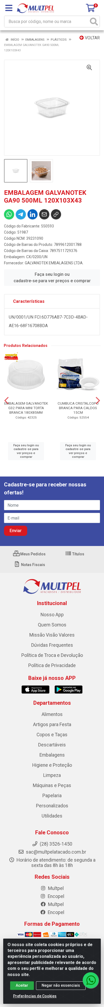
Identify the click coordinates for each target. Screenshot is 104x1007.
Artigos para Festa (52, 724)
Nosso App (52, 614)
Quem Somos (52, 625)
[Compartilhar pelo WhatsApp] (9, 214)
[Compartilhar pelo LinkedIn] (32, 214)
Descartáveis (52, 744)
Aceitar (22, 985)
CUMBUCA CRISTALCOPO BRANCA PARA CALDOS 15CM (78, 408)
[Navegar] (6, 400)
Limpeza (52, 775)
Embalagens (52, 755)
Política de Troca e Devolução (52, 655)
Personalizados (52, 805)
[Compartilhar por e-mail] (44, 214)
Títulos (77, 554)
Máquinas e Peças (52, 785)
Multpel (55, 888)
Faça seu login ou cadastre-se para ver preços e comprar (52, 277)
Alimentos (52, 714)
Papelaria (52, 795)
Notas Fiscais (32, 565)
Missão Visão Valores (52, 635)
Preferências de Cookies (35, 996)
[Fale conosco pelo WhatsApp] (91, 980)
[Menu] (9, 8)
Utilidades (52, 816)
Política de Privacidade (52, 665)
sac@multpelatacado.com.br (55, 852)
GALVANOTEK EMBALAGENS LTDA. (54, 263)
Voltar (92, 37)
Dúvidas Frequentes (52, 645)
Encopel (55, 896)
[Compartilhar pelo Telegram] (21, 214)
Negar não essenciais (61, 985)
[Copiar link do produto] (56, 214)
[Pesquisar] (93, 21)
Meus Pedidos (32, 554)
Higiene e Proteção (52, 765)
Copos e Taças (52, 734)
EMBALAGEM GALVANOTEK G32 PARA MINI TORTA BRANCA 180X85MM (26, 408)
